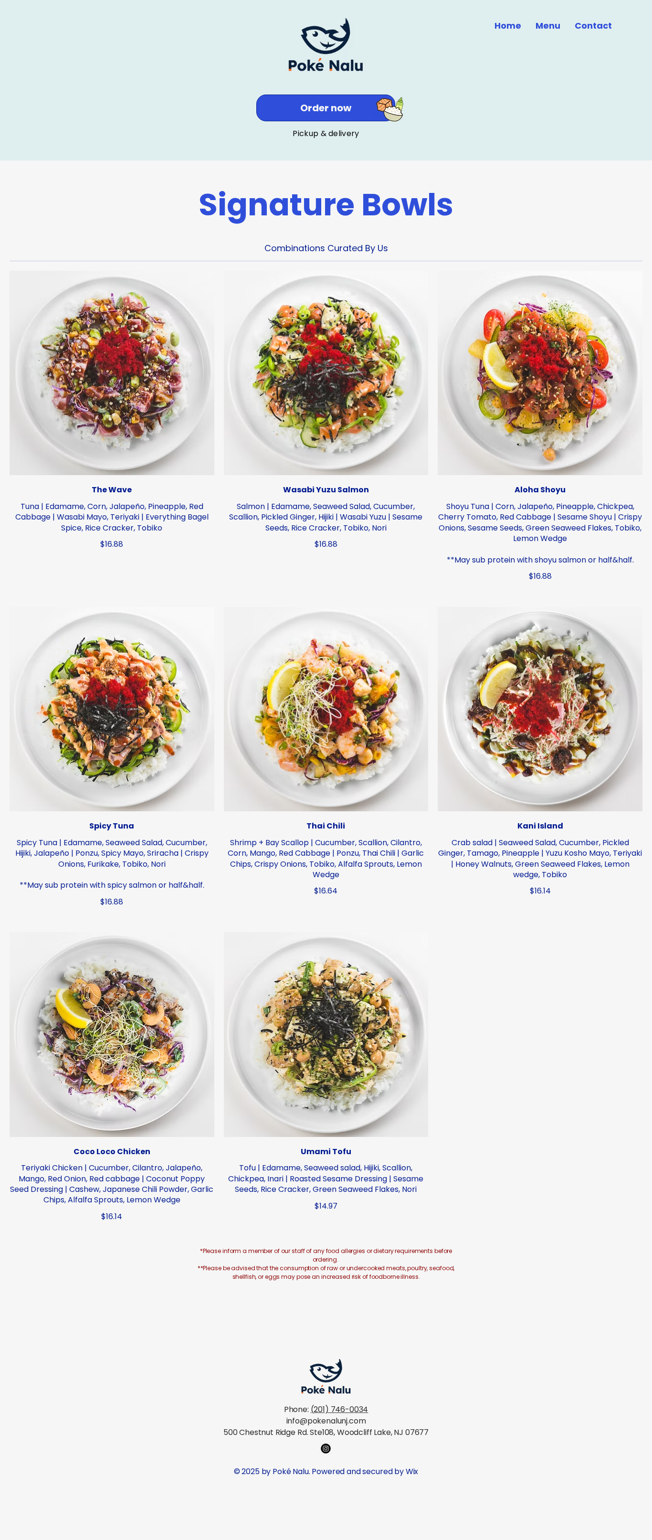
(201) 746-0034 (339, 1409)
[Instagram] (326, 1449)
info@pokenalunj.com (326, 1420)
